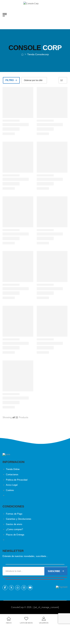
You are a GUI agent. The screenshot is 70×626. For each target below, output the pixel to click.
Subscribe (54, 571)
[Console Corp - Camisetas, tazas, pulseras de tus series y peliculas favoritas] (36, 14)
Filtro (9, 80)
